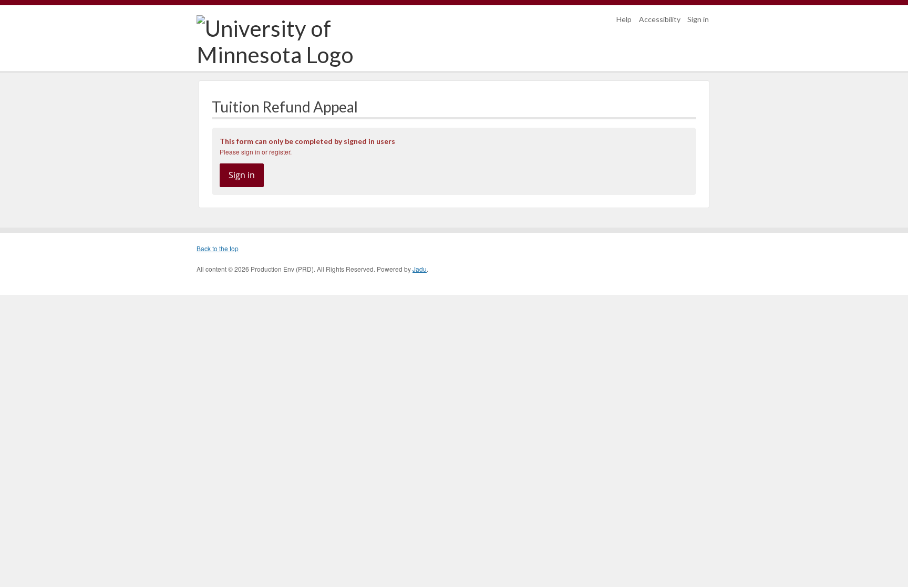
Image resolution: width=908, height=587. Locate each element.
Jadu (419, 268)
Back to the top (218, 248)
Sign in (698, 19)
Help (624, 19)
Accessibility (659, 19)
